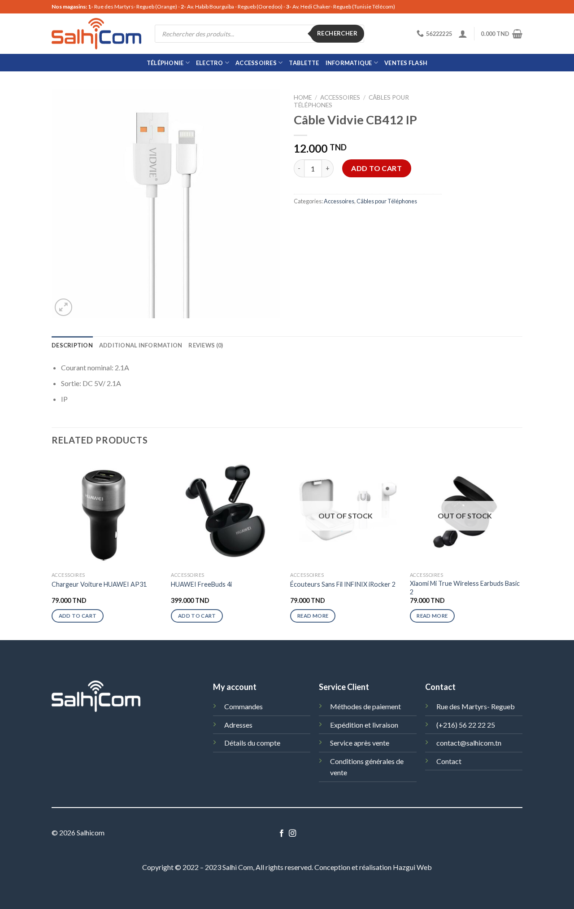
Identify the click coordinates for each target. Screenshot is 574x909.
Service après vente (359, 742)
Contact (448, 761)
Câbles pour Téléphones (387, 201)
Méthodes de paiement (365, 706)
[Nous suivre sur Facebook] (281, 834)
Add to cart (376, 168)
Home (303, 97)
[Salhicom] (96, 33)
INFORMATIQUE (349, 62)
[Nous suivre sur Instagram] (292, 834)
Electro (209, 62)
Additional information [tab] (141, 345)
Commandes (243, 706)
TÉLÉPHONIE (165, 62)
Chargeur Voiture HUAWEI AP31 (99, 584)
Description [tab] (72, 345)
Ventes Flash (405, 62)
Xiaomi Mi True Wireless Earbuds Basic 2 (465, 588)
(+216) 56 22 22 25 (465, 724)
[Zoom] (63, 307)
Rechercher (337, 33)
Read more (312, 616)
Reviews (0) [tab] (205, 345)
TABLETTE (304, 62)
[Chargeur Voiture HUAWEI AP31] (107, 512)
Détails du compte (252, 742)
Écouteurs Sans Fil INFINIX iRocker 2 (343, 584)
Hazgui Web (412, 867)
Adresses (238, 724)
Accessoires (256, 62)
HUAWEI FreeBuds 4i (201, 584)
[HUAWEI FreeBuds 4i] (226, 512)
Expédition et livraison (364, 724)
